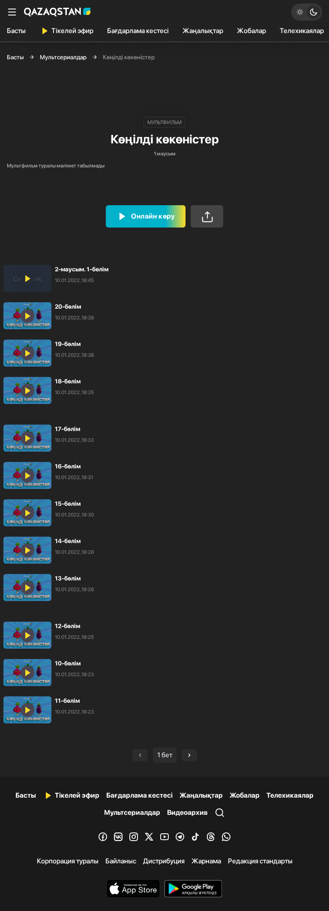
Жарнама (206, 861)
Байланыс (120, 861)
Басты (16, 31)
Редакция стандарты (260, 861)
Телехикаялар (290, 795)
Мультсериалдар (63, 57)
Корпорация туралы (68, 861)
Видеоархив (187, 812)
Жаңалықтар (202, 31)
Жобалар (251, 31)
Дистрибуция (164, 861)
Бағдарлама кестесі (138, 31)
